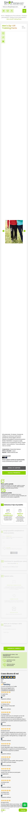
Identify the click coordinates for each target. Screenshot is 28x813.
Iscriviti (14, 432)
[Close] (26, 379)
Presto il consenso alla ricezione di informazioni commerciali (14, 428)
